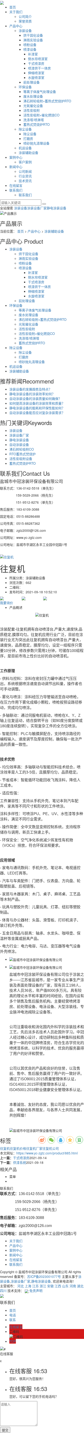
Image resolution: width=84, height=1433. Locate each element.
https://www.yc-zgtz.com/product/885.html (47, 1153)
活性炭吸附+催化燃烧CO (41, 115)
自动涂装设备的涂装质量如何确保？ (35, 398)
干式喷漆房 (36, 63)
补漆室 (33, 54)
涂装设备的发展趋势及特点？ (30, 389)
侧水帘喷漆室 (38, 58)
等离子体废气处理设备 (39, 91)
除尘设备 (25, 129)
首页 (12, 7)
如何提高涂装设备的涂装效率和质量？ (37, 403)
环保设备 (25, 86)
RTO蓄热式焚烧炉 (22, 454)
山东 (65, 1286)
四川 (3, 1290)
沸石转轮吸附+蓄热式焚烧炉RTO (47, 101)
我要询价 (6, 602)
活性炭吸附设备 (20, 458)
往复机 (5, 1148)
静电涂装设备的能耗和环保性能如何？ (37, 408)
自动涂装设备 (19, 444)
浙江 (43, 1286)
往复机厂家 (34, 1148)
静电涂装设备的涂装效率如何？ (32, 393)
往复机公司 (50, 1148)
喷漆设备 (29, 49)
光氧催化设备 (33, 105)
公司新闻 (25, 171)
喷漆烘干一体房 (39, 68)
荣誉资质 (25, 21)
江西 (58, 1286)
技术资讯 (25, 180)
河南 (73, 1286)
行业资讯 (25, 176)
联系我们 (15, 190)
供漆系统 (19, 1162)
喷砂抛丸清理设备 (36, 143)
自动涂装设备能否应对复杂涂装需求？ (37, 412)
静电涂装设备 (56, 208)
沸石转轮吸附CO (21, 449)
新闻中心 (15, 166)
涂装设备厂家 (37, 208)
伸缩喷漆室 (36, 72)
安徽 (50, 1286)
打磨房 (28, 138)
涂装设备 (25, 30)
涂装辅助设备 (28, 152)
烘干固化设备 (33, 35)
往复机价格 (18, 1148)
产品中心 (15, 25)
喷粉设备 (29, 44)
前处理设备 (31, 82)
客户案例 (25, 162)
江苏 (35, 1286)
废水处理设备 (33, 96)
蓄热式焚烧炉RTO (36, 124)
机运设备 (25, 148)
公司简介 (25, 16)
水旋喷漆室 (36, 77)
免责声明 (35, 1290)
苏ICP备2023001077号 (44, 1276)
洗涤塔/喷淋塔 (33, 119)
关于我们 (15, 11)
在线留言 (15, 185)
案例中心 (15, 157)
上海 (28, 1286)
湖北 (80, 1286)
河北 (20, 1286)
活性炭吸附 (31, 110)
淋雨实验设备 (33, 40)
